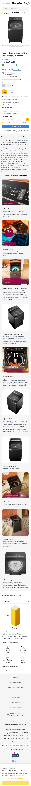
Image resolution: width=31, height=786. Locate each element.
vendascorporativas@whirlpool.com (15, 724)
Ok (27, 119)
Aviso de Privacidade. (18, 775)
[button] (11, 92)
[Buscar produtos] (28, 9)
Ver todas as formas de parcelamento (11, 79)
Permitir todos (15, 783)
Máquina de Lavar (15, 13)
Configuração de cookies (15, 707)
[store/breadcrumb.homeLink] (2, 13)
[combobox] (15, 9)
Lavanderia (6, 13)
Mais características (7, 107)
